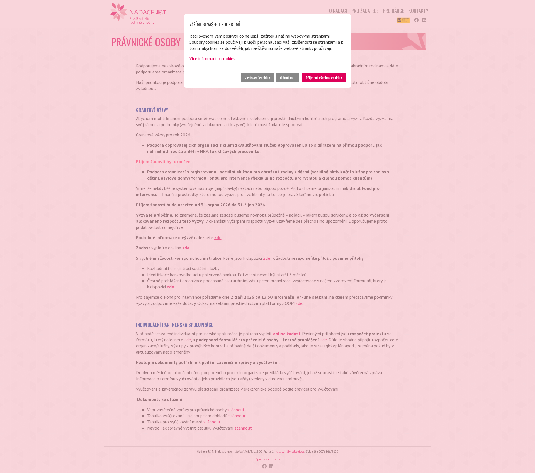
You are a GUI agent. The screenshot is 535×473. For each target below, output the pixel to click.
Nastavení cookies (257, 77)
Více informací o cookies (212, 58)
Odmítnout (288, 77)
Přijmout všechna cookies (324, 77)
